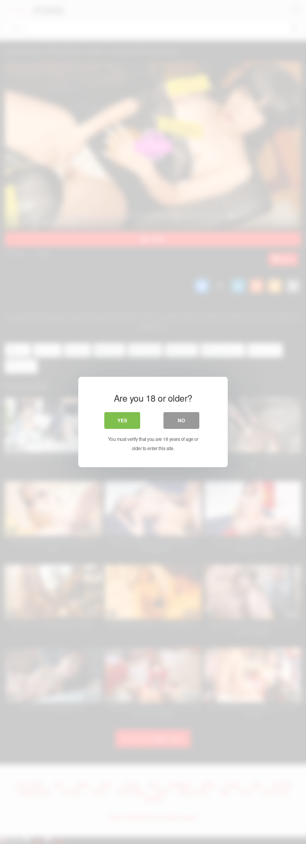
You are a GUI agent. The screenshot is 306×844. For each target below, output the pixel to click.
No (181, 420)
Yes (122, 420)
